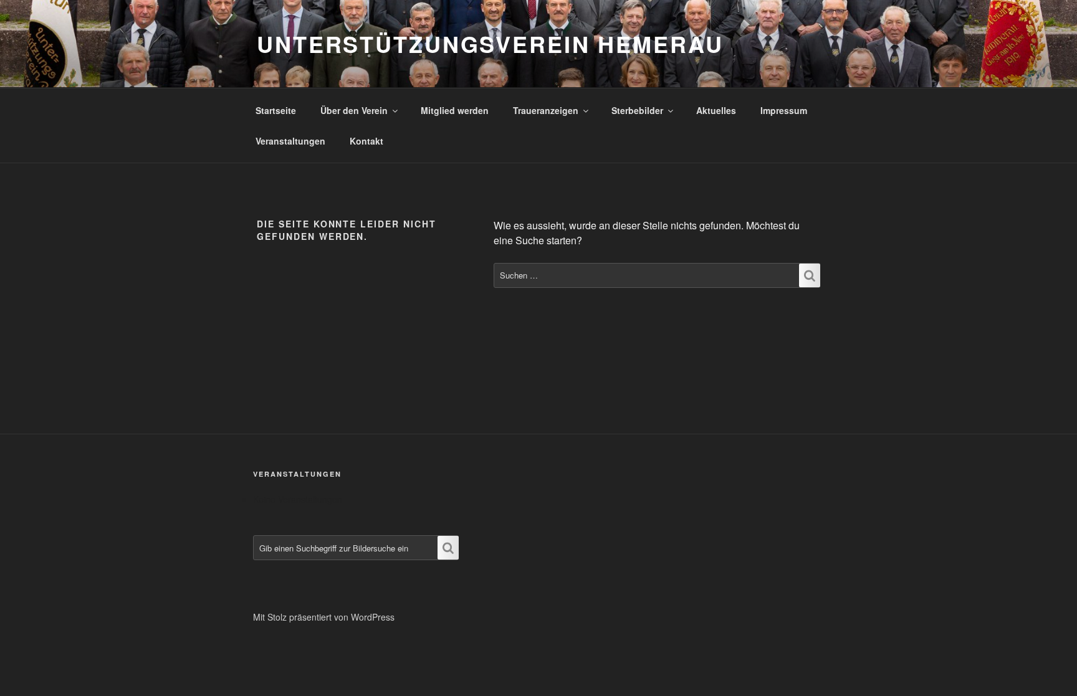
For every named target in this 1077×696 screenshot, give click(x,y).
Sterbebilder (637, 110)
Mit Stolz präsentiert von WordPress (324, 617)
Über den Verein (354, 110)
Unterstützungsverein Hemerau (490, 43)
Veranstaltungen (290, 141)
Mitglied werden (455, 110)
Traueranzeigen (545, 110)
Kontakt (366, 141)
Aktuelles (716, 110)
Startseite (276, 110)
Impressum (783, 110)
